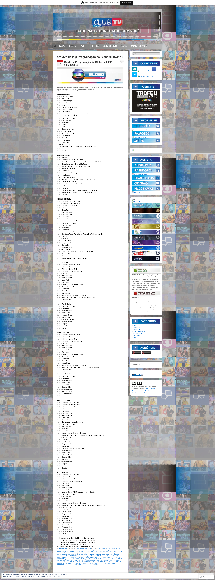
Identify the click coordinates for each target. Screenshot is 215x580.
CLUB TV (62, 46)
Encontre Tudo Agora (138, 331)
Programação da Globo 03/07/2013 (92, 559)
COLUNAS (124, 46)
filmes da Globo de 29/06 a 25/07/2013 (67, 550)
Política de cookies (54, 576)
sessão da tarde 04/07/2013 (64, 563)
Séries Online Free (138, 335)
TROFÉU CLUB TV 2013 (139, 46)
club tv (109, 548)
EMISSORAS (73, 46)
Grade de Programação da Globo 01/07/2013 (106, 551)
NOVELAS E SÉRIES (110, 46)
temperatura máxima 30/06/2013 (90, 564)
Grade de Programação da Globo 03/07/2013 (90, 553)
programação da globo (101, 557)
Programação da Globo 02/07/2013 (72, 559)
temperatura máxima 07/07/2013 (72, 564)
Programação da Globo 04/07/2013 (112, 559)
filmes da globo (116, 548)
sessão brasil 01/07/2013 (67, 562)
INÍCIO (55, 46)
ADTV (134, 337)
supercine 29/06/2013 (107, 563)
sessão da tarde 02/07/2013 (98, 562)
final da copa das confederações (87, 550)
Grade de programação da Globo (84, 551)
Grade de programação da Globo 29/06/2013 (88, 556)
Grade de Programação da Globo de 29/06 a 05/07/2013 (78, 557)
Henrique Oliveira (63, 548)
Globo (77, 548)
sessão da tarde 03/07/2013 (113, 562)
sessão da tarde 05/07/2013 (80, 563)
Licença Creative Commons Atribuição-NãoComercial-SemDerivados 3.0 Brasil (143, 391)
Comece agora (127, 3)
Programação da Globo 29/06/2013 (85, 560)
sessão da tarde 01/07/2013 (82, 562)
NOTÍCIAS (95, 46)
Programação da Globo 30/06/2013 (105, 560)
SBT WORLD (136, 327)
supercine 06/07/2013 (94, 563)
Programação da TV (85, 548)
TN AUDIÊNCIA (137, 333)
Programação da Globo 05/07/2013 (66, 560)
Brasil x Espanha (102, 548)
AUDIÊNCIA (85, 46)
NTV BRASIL (136, 329)
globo (98, 550)
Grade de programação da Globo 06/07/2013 (101, 554)
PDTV (134, 325)
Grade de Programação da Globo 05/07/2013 (75, 554)
